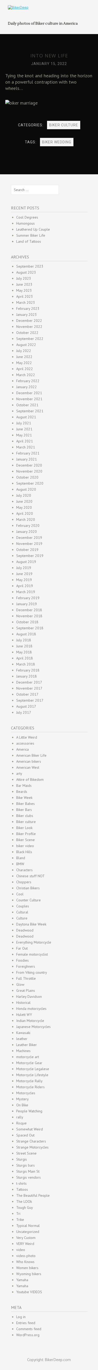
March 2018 (25, 664)
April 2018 (24, 658)
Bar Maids (24, 785)
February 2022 (27, 380)
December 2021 (29, 393)
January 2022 (26, 387)
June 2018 (24, 646)
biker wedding (56, 142)
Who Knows (25, 1261)
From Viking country (31, 972)
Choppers (23, 882)
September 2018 (29, 628)
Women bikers (27, 1267)
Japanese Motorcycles (33, 1026)
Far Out (22, 948)
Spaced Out (25, 1135)
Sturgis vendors (28, 1177)
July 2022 (23, 350)
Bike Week (24, 797)
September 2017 (29, 700)
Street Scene (26, 1153)
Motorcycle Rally (29, 1081)
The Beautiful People (33, 1195)
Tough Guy (24, 1207)
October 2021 (27, 405)
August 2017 (26, 706)
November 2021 (29, 399)
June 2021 (24, 429)
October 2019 (27, 549)
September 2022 (29, 338)
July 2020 (23, 495)
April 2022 (24, 368)
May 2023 (24, 290)
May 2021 (24, 435)
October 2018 (27, 622)
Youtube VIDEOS (29, 1292)
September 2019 (29, 555)
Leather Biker (26, 1044)
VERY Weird (25, 1243)
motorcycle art (27, 1056)
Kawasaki (23, 1032)
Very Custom (26, 1237)
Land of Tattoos (28, 241)
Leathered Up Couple (33, 229)
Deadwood (24, 930)
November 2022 (29, 326)
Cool (20, 894)
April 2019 (24, 585)
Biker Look (24, 827)
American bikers (28, 761)
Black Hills (24, 851)
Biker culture (63, 125)
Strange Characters (31, 1141)
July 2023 (23, 278)
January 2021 (26, 459)
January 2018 (26, 676)
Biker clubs (24, 815)
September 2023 (29, 266)
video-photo (26, 1255)
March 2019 (25, 591)
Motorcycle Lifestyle (32, 1075)
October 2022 (27, 332)
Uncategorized (27, 1231)
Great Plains (25, 990)
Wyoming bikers (28, 1273)
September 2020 (29, 483)
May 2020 (24, 507)
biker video (25, 845)
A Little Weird (26, 737)
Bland (20, 857)
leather (21, 1038)
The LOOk (24, 1201)
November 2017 (29, 688)
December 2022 (29, 320)
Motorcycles (25, 1093)
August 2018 (26, 634)
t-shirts (21, 1183)
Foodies (22, 960)
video (20, 1249)
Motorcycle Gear (29, 1062)
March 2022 (25, 374)
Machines (23, 1050)
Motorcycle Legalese (32, 1068)
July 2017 (23, 712)
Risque (21, 1123)
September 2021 (29, 411)
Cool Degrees (27, 217)
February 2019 (27, 597)
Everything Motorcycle (33, 942)
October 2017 (27, 694)
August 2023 (26, 272)
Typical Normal (28, 1225)
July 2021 (23, 423)
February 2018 (27, 670)
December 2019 (29, 537)
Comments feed (28, 1328)
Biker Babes (25, 803)
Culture (21, 918)
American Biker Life (31, 755)
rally (19, 1117)
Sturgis (21, 1159)
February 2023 (27, 308)
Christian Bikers (28, 888)
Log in (21, 1316)
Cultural (22, 912)
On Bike (22, 1105)
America (22, 749)
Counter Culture (28, 900)
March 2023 (25, 302)
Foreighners (25, 966)
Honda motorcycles (31, 1008)
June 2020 (24, 501)
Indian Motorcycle (30, 1020)
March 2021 (25, 447)
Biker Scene (25, 839)
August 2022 (26, 344)
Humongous (25, 223)
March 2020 (25, 519)
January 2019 (26, 604)
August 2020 (26, 489)
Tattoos (22, 1189)
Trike (20, 1219)
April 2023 (24, 296)
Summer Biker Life (30, 235)
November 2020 (29, 471)
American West (27, 767)
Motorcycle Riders (30, 1087)
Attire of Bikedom (30, 779)
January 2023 (26, 314)
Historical (23, 1002)
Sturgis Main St (27, 1171)
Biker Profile (26, 833)
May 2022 (24, 362)
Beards (21, 791)
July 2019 (23, 567)
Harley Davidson (29, 996)
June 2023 (24, 284)
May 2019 (24, 579)
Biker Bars (24, 809)
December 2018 (29, 610)
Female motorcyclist (32, 954)
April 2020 (24, 513)
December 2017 (29, 682)
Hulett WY (24, 1014)
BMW (20, 864)
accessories (25, 743)
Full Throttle (26, 978)
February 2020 (27, 525)
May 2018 (24, 652)
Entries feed (25, 1322)
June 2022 (24, 356)
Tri (18, 1213)
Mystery (22, 1099)
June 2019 (24, 573)
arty (19, 773)
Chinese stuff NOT (30, 876)
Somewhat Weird (29, 1129)
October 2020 (27, 477)
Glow (20, 984)
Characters (24, 870)
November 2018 (29, 616)
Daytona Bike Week (31, 924)
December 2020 (29, 465)
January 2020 (26, 531)
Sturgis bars (25, 1165)
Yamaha (22, 1279)
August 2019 (26, 561)
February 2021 (27, 453)
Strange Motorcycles (32, 1147)
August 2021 (26, 417)
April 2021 (24, 441)
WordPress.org (27, 1335)
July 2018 (23, 640)
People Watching (29, 1111)
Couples (22, 906)
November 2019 (29, 543)
